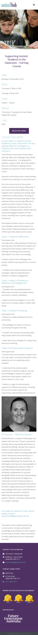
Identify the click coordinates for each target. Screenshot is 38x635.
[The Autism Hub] (9, 5)
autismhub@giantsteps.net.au (15, 516)
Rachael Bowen (23, 434)
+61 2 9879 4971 (11, 582)
